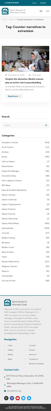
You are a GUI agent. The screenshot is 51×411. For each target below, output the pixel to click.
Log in (34, 3)
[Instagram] (6, 398)
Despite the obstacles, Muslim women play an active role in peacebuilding (24, 81)
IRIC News (25, 185)
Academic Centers (25, 142)
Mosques (25, 242)
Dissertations (25, 166)
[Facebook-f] (12, 398)
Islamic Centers (25, 195)
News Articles (25, 252)
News (11, 19)
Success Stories (25, 281)
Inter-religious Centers (25, 180)
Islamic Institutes (25, 199)
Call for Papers (25, 161)
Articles (25, 152)
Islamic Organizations (25, 204)
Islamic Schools (25, 214)
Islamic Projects (25, 209)
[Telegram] (23, 398)
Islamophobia (25, 228)
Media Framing (25, 238)
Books (25, 157)
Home (4, 19)
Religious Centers (25, 266)
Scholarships (25, 276)
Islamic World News (25, 223)
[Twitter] (29, 398)
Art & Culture (25, 147)
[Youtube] (18, 398)
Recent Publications (25, 261)
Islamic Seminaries (25, 219)
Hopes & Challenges (25, 171)
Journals (25, 233)
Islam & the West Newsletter (25, 190)
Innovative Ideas (25, 176)
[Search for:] (25, 125)
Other (25, 257)
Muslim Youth (25, 247)
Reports (25, 271)
